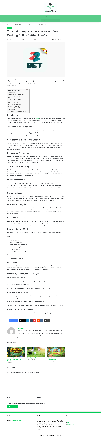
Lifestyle (48, 17)
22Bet (37, 118)
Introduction (12, 92)
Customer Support (13, 102)
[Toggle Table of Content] (26, 90)
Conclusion (12, 109)
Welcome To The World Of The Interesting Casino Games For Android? (14, 359)
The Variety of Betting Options (16, 94)
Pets (60, 17)
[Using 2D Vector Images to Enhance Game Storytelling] (56, 352)
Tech (54, 17)
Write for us (70, 426)
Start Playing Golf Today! (33, 358)
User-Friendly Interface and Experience (18, 96)
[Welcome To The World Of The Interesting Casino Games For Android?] (16, 352)
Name (9, 390)
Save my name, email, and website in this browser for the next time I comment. (27, 403)
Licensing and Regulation (15, 104)
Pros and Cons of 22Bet (15, 107)
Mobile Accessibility (14, 101)
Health (33, 17)
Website (39, 397)
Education (41, 17)
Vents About (40, 420)
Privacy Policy (70, 424)
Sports (13, 24)
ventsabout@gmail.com (17, 420)
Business (25, 17)
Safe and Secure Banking (15, 99)
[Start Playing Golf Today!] (36, 352)
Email (9, 397)
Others (72, 17)
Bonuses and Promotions (15, 97)
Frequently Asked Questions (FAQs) (18, 111)
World (65, 17)
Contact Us (80, 17)
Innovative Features (14, 106)
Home (19, 17)
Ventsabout (12, 39)
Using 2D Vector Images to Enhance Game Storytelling (55, 358)
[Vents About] (50, 7)
